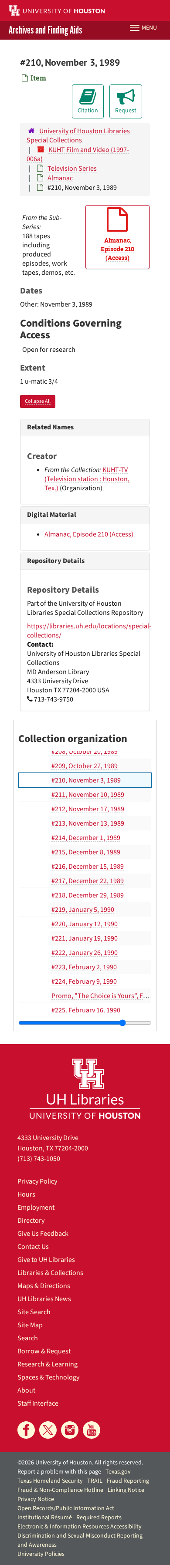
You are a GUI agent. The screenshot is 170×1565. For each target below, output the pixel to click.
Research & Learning (47, 1364)
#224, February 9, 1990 (84, 981)
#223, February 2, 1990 (84, 967)
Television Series (72, 168)
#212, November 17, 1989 (87, 809)
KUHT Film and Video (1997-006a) (78, 154)
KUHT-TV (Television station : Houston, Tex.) (86, 479)
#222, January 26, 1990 (84, 953)
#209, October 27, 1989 (84, 766)
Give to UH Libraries (46, 1260)
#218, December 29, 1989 (87, 895)
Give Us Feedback (42, 1233)
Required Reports (99, 1517)
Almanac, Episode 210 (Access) (88, 534)
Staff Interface (37, 1403)
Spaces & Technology (48, 1377)
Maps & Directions (43, 1286)
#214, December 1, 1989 (85, 838)
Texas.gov (118, 1471)
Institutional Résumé (44, 1517)
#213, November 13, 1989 (87, 823)
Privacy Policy (37, 1181)
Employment (35, 1207)
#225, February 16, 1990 (85, 1010)
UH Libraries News (44, 1299)
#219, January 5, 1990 (82, 909)
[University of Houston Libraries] (85, 1088)
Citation (88, 110)
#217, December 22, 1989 (87, 881)
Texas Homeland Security (50, 1481)
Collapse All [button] (38, 401)
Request (125, 110)
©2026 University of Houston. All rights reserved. (80, 1462)
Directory (30, 1220)
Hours (26, 1194)
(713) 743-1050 (38, 1159)
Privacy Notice (35, 1499)
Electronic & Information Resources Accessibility (79, 1526)
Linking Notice (126, 1490)
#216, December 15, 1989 (87, 866)
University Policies (41, 1554)
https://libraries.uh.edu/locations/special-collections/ (89, 630)
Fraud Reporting (128, 1481)
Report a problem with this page (59, 1471)
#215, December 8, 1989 (85, 852)
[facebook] (26, 1430)
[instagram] (69, 1430)
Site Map (30, 1325)
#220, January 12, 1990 (84, 924)
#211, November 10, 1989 (87, 794)
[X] (48, 1430)
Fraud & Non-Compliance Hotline (60, 1490)
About (26, 1390)
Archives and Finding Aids (45, 30)
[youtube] (91, 1430)
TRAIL (94, 1481)
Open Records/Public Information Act (65, 1508)
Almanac (60, 178)
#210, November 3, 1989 (86, 780)
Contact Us (33, 1246)
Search (27, 1338)
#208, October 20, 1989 (84, 751)
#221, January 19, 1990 (84, 938)
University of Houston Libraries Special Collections (78, 135)
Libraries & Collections (50, 1273)
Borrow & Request (44, 1351)
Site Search (34, 1312)
